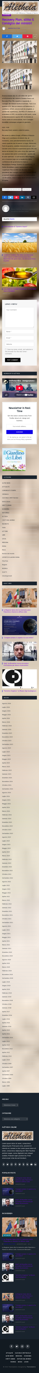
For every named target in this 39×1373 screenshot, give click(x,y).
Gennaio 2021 (6, 948)
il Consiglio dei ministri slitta (12, 189)
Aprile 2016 (6, 1022)
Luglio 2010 (6, 1060)
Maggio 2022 (6, 893)
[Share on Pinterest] (27, 36)
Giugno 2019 (6, 985)
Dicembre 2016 (7, 1015)
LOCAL (4, 538)
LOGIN (26, 1362)
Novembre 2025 (7, 737)
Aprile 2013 (6, 1045)
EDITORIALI (5, 512)
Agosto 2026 (6, 703)
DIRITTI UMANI (6, 505)
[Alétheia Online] (20, 7)
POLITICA (5, 561)
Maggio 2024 (6, 804)
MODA (4, 546)
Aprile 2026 (6, 718)
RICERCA (4, 568)
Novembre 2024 (7, 781)
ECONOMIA (5, 509)
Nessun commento (10, 31)
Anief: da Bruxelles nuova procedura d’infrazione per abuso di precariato (16, 664)
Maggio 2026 (6, 714)
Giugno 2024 (6, 800)
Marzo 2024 (6, 811)
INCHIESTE (5, 524)
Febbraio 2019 (7, 993)
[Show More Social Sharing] (35, 36)
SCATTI (4, 572)
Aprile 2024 (6, 807)
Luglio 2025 (6, 752)
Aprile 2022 (6, 896)
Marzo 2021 (6, 945)
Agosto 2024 (6, 792)
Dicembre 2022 (7, 867)
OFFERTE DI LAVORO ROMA (10, 557)
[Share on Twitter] (7, 36)
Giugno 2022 (6, 889)
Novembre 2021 (7, 915)
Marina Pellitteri (14, 28)
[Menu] (3, 7)
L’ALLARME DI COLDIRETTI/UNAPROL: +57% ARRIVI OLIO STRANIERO (20, 290)
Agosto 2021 (6, 926)
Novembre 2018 (7, 1000)
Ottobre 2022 (6, 874)
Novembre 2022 (7, 870)
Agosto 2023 (6, 837)
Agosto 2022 (6, 881)
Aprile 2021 (6, 941)
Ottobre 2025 (6, 740)
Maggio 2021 (6, 937)
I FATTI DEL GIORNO (8, 520)
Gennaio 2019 (6, 997)
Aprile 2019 (6, 989)
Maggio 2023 (6, 848)
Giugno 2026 (6, 711)
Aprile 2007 (6, 1071)
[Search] (36, 7)
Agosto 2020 (6, 959)
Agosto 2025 (6, 748)
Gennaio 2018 (6, 1008)
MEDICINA (5, 542)
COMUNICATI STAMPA (9, 490)
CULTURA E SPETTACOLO (10, 498)
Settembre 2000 (7, 1074)
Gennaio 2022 (6, 907)
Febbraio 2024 (7, 815)
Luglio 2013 (6, 1041)
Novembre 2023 (7, 826)
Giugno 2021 (6, 933)
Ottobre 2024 (6, 785)
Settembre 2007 (7, 1067)
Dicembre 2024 (7, 777)
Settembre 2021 (7, 922)
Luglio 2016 (6, 1019)
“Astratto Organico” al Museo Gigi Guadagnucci (20, 691)
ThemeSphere (31, 1367)
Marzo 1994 (6, 1082)
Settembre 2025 (7, 744)
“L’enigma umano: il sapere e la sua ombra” (19, 638)
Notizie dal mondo (8, 553)
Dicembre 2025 (7, 733)
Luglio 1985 (6, 1086)
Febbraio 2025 (7, 770)
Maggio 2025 (6, 759)
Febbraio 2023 (7, 859)
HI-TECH (5, 516)
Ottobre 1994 (6, 1078)
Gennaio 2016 (6, 1026)
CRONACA (5, 494)
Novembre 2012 (7, 1049)
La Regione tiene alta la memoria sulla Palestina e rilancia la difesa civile (17, 611)
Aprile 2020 (6, 963)
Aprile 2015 (6, 1030)
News (4, 550)
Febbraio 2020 (7, 971)
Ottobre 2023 (6, 829)
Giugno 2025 (6, 755)
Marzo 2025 (6, 766)
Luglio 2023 (6, 841)
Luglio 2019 (6, 982)
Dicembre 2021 (7, 911)
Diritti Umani (6, 501)
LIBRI (3, 535)
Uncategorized (7, 576)
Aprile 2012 (6, 1052)
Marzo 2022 (6, 900)
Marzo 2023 (6, 855)
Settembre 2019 (7, 978)
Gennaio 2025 (6, 774)
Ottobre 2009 (6, 1063)
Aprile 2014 (6, 1034)
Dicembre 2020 (7, 952)
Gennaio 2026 (6, 729)
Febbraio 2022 (7, 904)
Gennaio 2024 (6, 818)
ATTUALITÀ (5, 487)
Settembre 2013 (7, 1037)
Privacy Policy (20, 439)
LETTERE (5, 531)
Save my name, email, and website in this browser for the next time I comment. (19, 352)
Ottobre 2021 (6, 919)
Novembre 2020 (7, 956)
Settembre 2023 (7, 833)
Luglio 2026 (6, 707)
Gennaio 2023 (6, 863)
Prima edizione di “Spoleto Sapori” (15, 226)
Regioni (4, 564)
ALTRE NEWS (6, 483)
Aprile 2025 (6, 763)
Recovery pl (26, 189)
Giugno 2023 (6, 844)
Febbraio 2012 (7, 1056)
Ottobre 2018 (6, 1004)
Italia (4, 527)
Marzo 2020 (6, 967)
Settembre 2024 (7, 789)
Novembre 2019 (7, 974)
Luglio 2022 (6, 885)
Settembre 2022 (7, 878)
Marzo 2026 (6, 722)
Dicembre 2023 (7, 822)
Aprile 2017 (6, 1011)
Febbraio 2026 (7, 726)
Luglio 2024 (6, 796)
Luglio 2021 (6, 930)
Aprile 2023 (6, 852)
